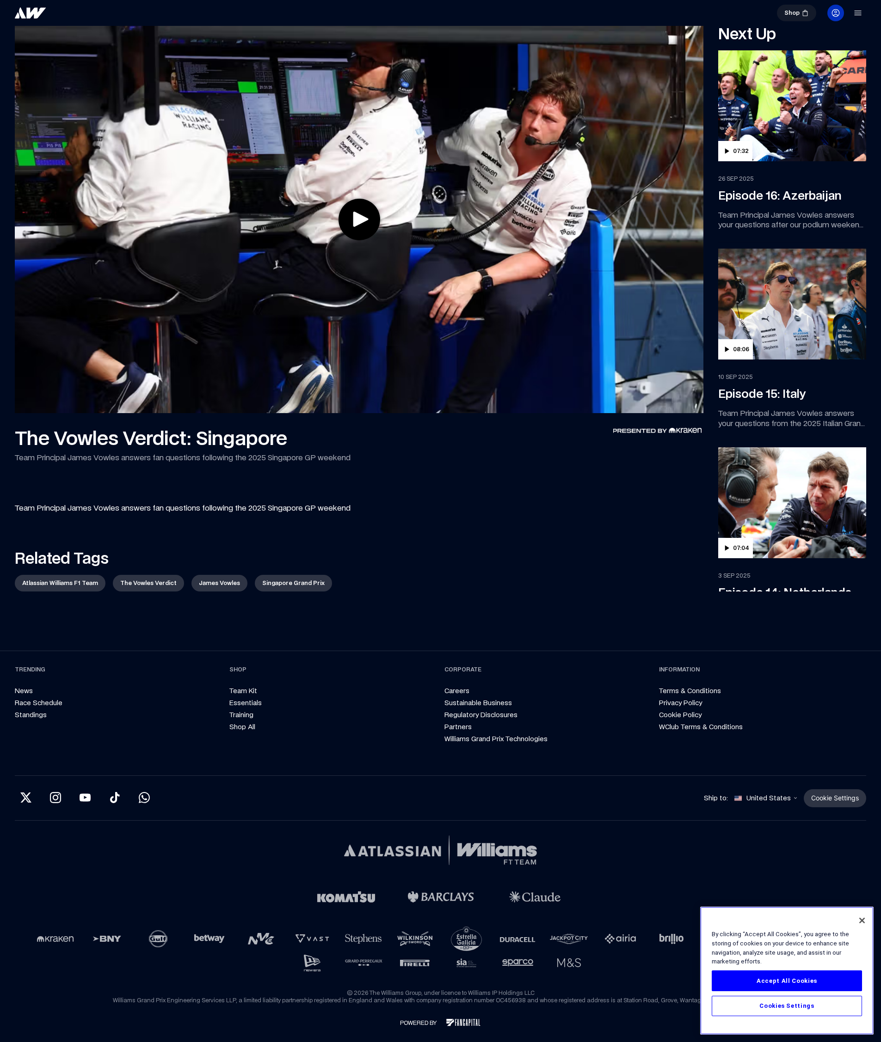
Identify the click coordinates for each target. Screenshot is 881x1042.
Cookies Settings (786, 1005)
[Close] (862, 920)
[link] (61, 16)
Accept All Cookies (787, 980)
